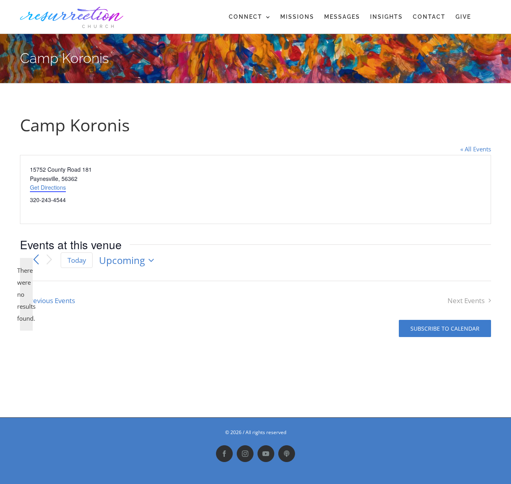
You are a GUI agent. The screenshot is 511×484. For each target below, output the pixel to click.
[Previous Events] (36, 260)
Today (76, 260)
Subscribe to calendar (444, 328)
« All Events (475, 149)
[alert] (26, 294)
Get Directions (48, 187)
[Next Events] (49, 260)
